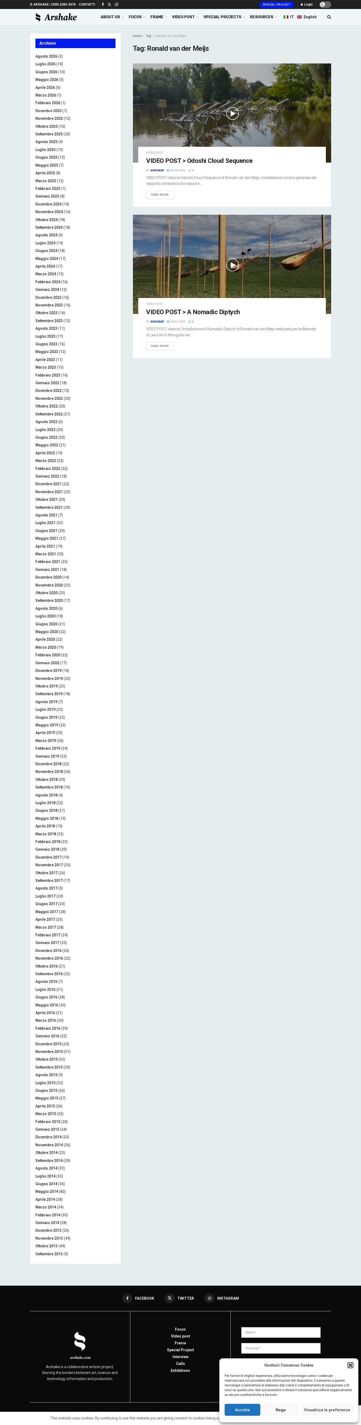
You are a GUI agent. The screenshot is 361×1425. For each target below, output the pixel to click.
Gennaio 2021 (47, 569)
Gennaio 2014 (47, 1223)
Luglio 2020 (45, 616)
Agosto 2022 (46, 422)
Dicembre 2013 (48, 1230)
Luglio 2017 (45, 896)
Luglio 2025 (45, 150)
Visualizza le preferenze (327, 1410)
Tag (148, 36)
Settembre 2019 (49, 694)
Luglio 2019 (45, 709)
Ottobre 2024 (46, 220)
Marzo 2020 (45, 647)
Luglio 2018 (45, 803)
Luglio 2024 (45, 243)
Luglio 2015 (45, 1083)
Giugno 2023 (46, 344)
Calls (180, 1364)
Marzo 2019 (45, 741)
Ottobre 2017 (46, 873)
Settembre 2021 (49, 507)
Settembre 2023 (49, 321)
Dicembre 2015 (48, 1044)
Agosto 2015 (46, 1075)
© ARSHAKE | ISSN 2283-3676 (53, 4)
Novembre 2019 (49, 678)
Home (137, 36)
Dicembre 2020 (48, 577)
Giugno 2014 (46, 1184)
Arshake (157, 170)
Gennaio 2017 (47, 943)
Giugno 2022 (46, 437)
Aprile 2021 (45, 546)
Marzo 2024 (45, 274)
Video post (154, 152)
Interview (180, 1357)
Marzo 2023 (45, 367)
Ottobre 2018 (46, 779)
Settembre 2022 (49, 414)
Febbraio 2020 (47, 655)
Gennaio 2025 (47, 196)
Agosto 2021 (46, 515)
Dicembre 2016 (48, 951)
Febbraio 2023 (47, 375)
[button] (350, 1365)
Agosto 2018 (46, 795)
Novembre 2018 (49, 771)
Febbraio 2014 (47, 1215)
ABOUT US (110, 17)
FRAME (156, 17)
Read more (160, 194)
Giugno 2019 (46, 717)
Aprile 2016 (45, 1013)
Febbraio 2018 (47, 842)
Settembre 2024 (49, 227)
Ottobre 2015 (46, 1059)
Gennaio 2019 (47, 756)
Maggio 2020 (46, 632)
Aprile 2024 (45, 266)
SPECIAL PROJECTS (222, 17)
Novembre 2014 (49, 1145)
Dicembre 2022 (48, 390)
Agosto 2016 (46, 981)
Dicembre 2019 (48, 670)
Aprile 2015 (45, 1106)
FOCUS (135, 17)
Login (308, 4)
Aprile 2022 (45, 453)
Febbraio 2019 (47, 748)
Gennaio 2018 (47, 849)
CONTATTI (87, 4)
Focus (180, 1329)
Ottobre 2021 (46, 499)
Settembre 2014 (49, 1160)
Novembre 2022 (49, 398)
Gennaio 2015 (47, 1129)
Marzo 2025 (45, 181)
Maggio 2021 (46, 538)
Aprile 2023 (45, 360)
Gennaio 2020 (47, 663)
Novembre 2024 (49, 212)
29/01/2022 (177, 321)
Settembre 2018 (49, 787)
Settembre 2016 (49, 974)
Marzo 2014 (45, 1207)
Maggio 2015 (46, 1098)
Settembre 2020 (49, 600)
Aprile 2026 (45, 87)
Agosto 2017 (46, 888)
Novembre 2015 (49, 1052)
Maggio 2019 (46, 725)
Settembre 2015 (49, 1067)
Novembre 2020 (49, 585)
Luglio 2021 (45, 523)
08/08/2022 (177, 170)
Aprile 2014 (45, 1199)
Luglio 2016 (45, 989)
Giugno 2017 (46, 904)
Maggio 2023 (46, 352)
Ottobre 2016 (46, 966)
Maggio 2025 (46, 165)
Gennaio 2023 (47, 383)
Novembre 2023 (49, 305)
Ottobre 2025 (46, 126)
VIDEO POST (183, 17)
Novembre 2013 (49, 1238)
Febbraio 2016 (47, 1028)
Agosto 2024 (46, 235)
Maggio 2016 (46, 1005)
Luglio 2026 (45, 64)
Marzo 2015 (45, 1114)
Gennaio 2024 (47, 289)
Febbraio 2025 (47, 188)
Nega (281, 1410)
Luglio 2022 (45, 430)
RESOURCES (261, 17)
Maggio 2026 (46, 79)
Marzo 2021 (45, 554)
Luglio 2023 (45, 336)
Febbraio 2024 (47, 282)
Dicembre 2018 (48, 764)
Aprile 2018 (45, 826)
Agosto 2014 (46, 1168)
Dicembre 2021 (48, 484)
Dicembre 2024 (48, 204)
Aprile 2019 (45, 733)
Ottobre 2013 (46, 1246)
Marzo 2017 (45, 927)
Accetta (242, 1410)
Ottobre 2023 (46, 313)
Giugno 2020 (46, 624)
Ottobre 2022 (46, 406)
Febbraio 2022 (47, 468)
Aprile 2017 (45, 919)
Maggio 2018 (46, 818)
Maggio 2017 (46, 912)
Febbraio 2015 (47, 1122)
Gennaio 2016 (47, 1036)
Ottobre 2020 (46, 593)
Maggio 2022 (46, 445)
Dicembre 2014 (48, 1137)
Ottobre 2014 (46, 1153)
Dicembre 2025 (48, 111)
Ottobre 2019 (46, 686)
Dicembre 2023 (48, 297)
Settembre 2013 (49, 1254)
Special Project (277, 4)
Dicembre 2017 (48, 857)
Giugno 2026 (46, 72)
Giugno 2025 (46, 157)
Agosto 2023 (46, 328)
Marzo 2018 (45, 834)
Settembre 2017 (49, 880)
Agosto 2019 (46, 702)
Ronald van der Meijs (170, 36)
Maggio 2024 (46, 258)
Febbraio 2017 (47, 935)
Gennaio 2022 (47, 476)
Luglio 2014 (45, 1176)
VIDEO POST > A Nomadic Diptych (193, 312)
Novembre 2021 (49, 492)
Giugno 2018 (46, 810)
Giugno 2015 (46, 1090)
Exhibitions (180, 1370)
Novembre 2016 (49, 958)
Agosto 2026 (46, 56)
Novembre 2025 (49, 118)
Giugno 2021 (46, 531)
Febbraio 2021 (47, 562)
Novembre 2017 (49, 865)
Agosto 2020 (46, 608)
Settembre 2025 (49, 134)
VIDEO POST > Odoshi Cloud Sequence (199, 160)
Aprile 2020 (45, 639)
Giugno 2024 (46, 251)
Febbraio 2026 (47, 103)
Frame (180, 1343)
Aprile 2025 (45, 173)
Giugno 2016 (46, 997)
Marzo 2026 (45, 95)
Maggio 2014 (46, 1191)
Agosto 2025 (46, 142)
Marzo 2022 (45, 461)
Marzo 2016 (45, 1020)
